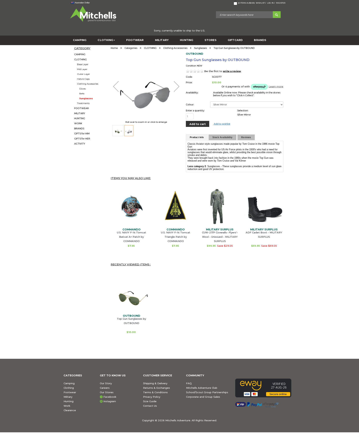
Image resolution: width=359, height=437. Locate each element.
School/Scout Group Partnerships (207, 392)
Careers (105, 387)
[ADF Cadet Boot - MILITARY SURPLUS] (264, 207)
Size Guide (150, 401)
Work (67, 405)
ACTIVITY (79, 143)
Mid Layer (82, 69)
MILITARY (162, 40)
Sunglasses (86, 98)
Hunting (68, 401)
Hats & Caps (83, 79)
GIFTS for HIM (82, 133)
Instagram (109, 401)
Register (281, 3)
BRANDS (260, 40)
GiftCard (235, 40)
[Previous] (116, 86)
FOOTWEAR (135, 40)
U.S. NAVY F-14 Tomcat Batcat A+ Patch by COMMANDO (131, 237)
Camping (69, 383)
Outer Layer (83, 74)
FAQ (189, 383)
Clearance (70, 410)
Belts (81, 93)
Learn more (276, 86)
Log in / (271, 3)
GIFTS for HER (82, 138)
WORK (78, 123)
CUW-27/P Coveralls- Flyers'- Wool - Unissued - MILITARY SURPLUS (220, 237)
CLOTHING (105, 40)
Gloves (82, 88)
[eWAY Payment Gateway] (265, 388)
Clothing (69, 387)
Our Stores (106, 392)
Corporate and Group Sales (203, 396)
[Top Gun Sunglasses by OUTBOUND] (117, 130)
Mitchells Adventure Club (201, 387)
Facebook (109, 396)
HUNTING (186, 40)
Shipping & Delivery (155, 383)
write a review (232, 71)
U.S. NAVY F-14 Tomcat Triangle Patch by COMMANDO (175, 237)
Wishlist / (261, 3)
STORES (211, 40)
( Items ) (246, 3)
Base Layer (82, 64)
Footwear (70, 392)
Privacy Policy (151, 396)
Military (68, 396)
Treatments (83, 103)
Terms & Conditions (155, 392)
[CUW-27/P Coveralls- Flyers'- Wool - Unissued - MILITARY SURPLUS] (220, 207)
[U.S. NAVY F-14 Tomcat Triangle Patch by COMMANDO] (175, 207)
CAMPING (79, 40)
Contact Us (150, 405)
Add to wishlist (222, 123)
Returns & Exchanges (156, 387)
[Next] (176, 86)
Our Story (106, 383)
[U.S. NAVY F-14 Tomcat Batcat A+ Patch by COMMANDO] (131, 207)
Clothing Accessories (87, 84)
